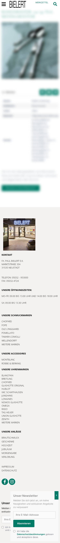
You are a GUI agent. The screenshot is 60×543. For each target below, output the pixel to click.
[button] (55, 4)
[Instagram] (12, 482)
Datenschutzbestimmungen (31, 534)
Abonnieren (24, 523)
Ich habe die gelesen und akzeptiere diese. (35, 534)
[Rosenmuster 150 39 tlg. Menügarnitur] (30, 50)
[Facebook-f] (5, 482)
